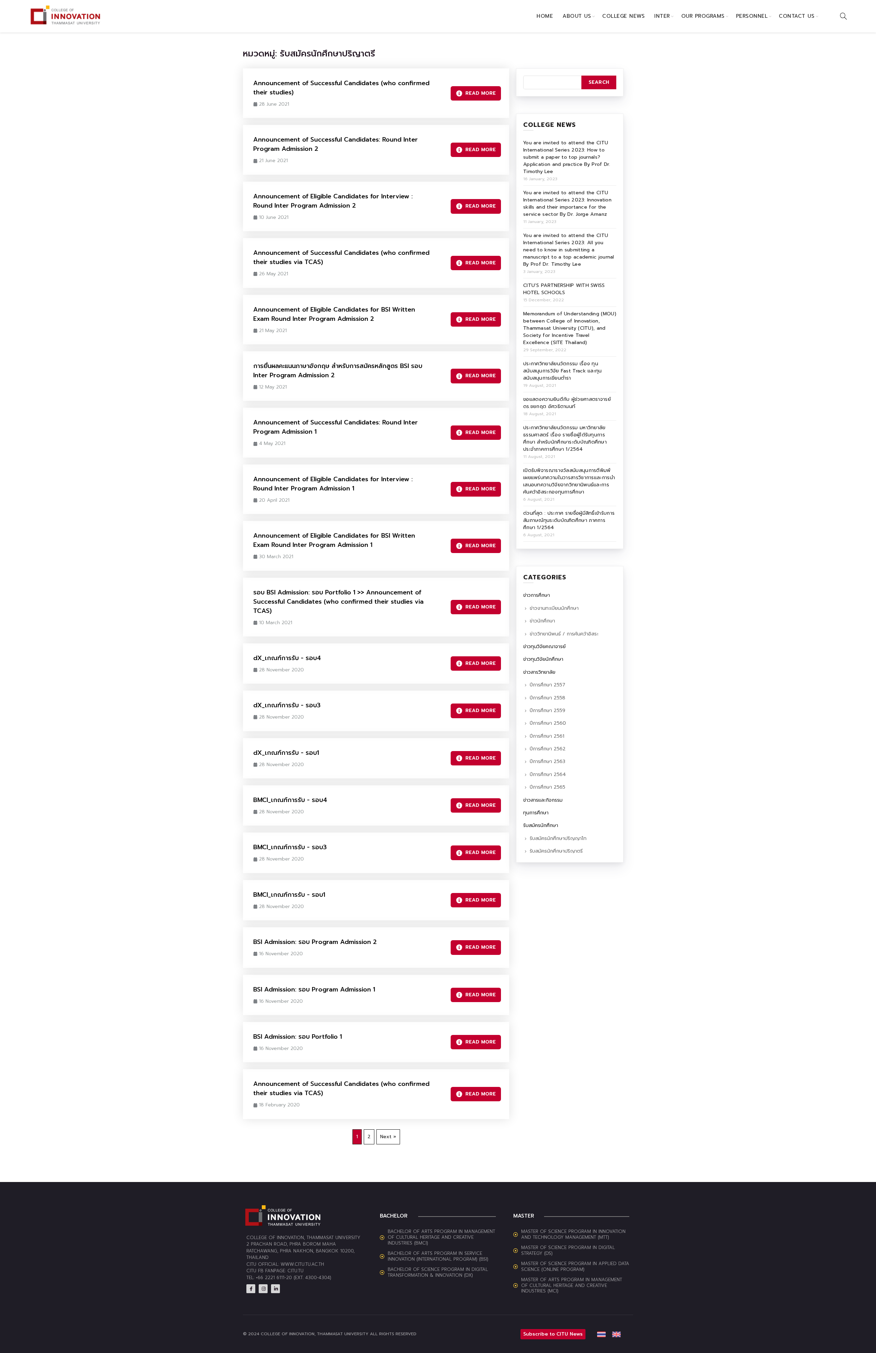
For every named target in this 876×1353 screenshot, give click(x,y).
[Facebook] (250, 1288)
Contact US (796, 16)
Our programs (703, 16)
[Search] (843, 16)
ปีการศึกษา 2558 (547, 697)
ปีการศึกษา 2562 (548, 748)
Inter (662, 16)
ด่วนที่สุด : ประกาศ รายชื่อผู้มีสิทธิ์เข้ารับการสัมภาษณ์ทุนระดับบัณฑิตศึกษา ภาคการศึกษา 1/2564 (569, 520)
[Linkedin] (275, 1288)
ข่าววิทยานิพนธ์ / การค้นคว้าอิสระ (564, 634)
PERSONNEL (752, 16)
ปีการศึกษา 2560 (548, 723)
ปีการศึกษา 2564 (548, 774)
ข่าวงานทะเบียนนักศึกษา (554, 608)
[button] (515, 1334)
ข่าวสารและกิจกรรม (543, 800)
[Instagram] (263, 1288)
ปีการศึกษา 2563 (547, 761)
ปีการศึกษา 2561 (547, 736)
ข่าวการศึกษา (536, 595)
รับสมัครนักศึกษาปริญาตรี (556, 851)
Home (545, 16)
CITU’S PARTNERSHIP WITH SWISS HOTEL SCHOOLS (564, 289)
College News (623, 16)
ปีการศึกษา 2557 (547, 684)
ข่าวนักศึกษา (542, 621)
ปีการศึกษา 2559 (547, 710)
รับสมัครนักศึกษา (540, 825)
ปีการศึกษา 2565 (547, 787)
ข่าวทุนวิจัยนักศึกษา (543, 659)
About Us (577, 16)
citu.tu (295, 1270)
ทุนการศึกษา (536, 812)
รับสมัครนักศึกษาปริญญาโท (558, 838)
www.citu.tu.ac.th (302, 1264)
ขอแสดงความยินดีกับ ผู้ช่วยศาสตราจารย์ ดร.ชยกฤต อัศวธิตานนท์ (567, 403)
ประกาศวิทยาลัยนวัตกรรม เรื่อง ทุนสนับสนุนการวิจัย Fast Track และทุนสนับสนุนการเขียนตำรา (562, 371)
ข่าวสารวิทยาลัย (539, 672)
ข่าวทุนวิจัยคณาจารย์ (544, 646)
